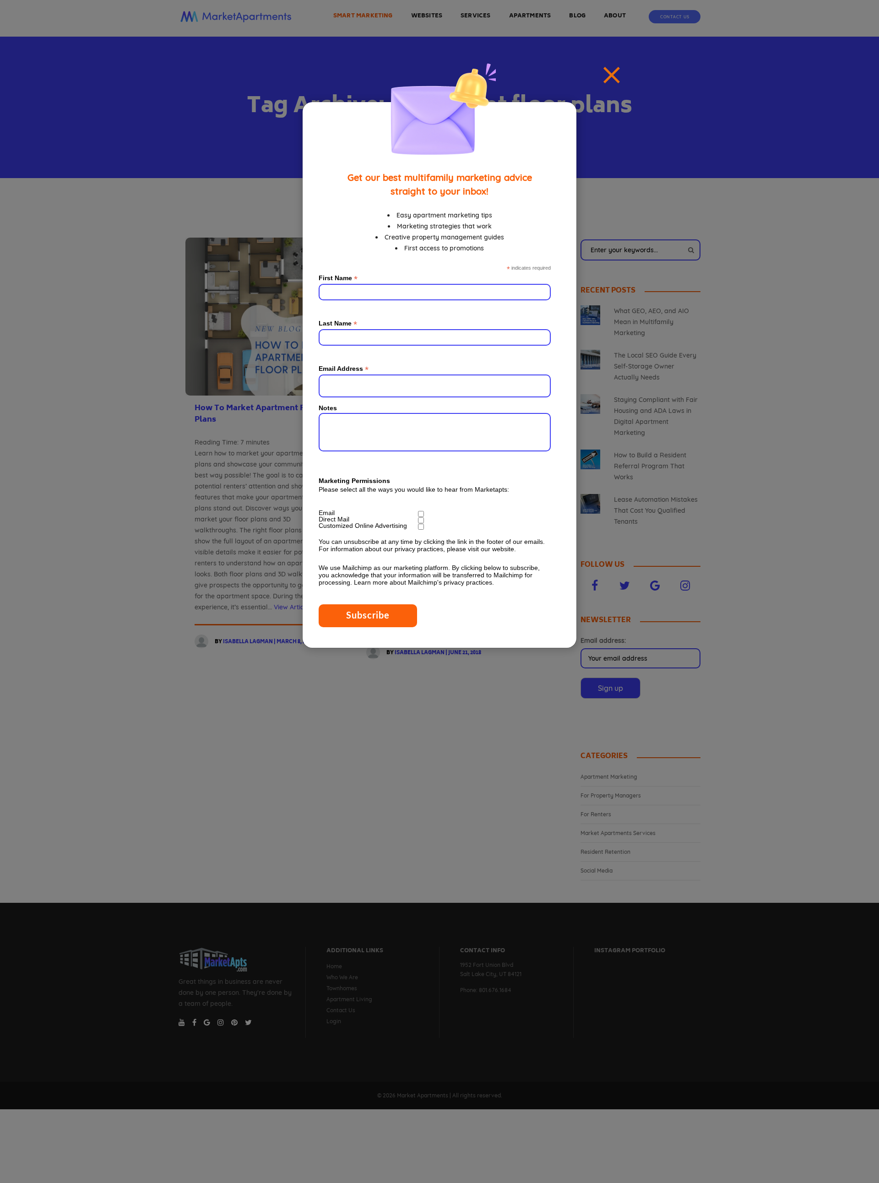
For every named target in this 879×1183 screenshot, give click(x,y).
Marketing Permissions (354, 480)
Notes (328, 408)
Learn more (371, 582)
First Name (338, 278)
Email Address (344, 368)
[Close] (611, 75)
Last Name (338, 323)
